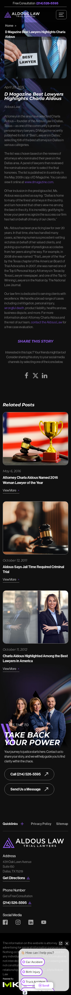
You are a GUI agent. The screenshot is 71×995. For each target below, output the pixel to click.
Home (9, 26)
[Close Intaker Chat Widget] (67, 943)
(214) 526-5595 (47, 3)
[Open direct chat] (61, 943)
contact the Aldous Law (46, 322)
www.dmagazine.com (39, 182)
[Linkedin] (44, 375)
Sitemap (62, 824)
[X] (35, 375)
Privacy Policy (41, 824)
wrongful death (14, 308)
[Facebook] (26, 375)
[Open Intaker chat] (25, 993)
